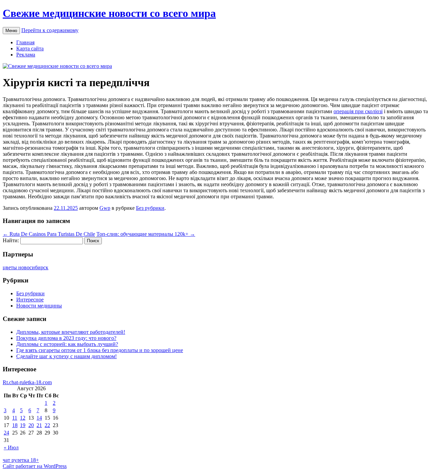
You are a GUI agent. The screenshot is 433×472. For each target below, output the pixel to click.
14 (39, 418)
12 (22, 418)
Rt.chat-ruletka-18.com (27, 382)
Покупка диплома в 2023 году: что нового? (66, 338)
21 (39, 425)
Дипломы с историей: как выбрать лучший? (67, 344)
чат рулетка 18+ (21, 460)
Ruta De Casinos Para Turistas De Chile (49, 234)
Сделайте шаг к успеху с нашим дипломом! (66, 356)
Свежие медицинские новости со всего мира (109, 13)
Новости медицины (39, 305)
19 (22, 425)
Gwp (104, 208)
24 (6, 433)
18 (15, 425)
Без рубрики (150, 208)
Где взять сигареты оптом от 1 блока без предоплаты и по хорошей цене (99, 350)
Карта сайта (30, 48)
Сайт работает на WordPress (35, 466)
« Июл (11, 447)
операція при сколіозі (358, 111)
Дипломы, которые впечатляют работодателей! (70, 332)
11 (14, 418)
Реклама (25, 54)
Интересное (30, 299)
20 (31, 425)
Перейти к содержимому (49, 30)
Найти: (11, 240)
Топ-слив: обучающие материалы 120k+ (145, 234)
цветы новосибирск (25, 267)
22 (47, 425)
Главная (25, 42)
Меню (11, 30)
